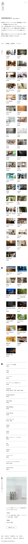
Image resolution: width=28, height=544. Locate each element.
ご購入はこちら (11, 527)
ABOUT (2, 536)
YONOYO (21, 536)
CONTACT (14, 538)
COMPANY (21, 538)
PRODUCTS (7, 536)
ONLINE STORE (7, 538)
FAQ (17, 536)
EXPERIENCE (12, 536)
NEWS (2, 538)
